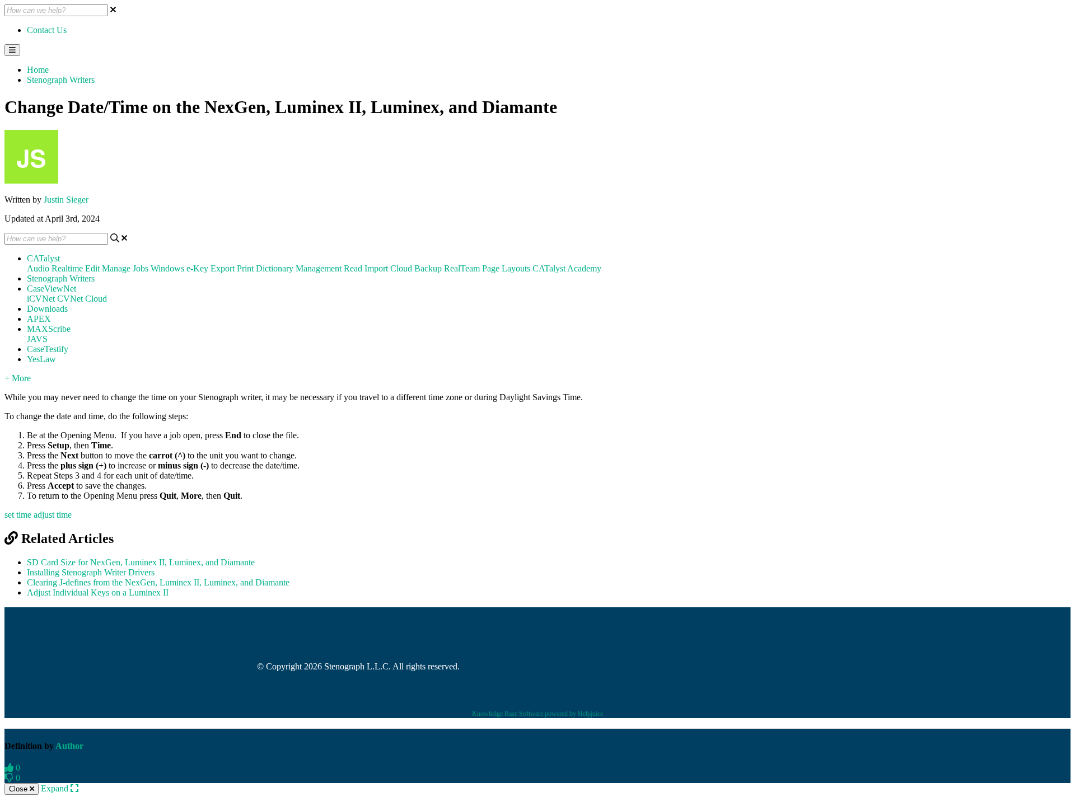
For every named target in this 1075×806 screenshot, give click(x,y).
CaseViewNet (51, 288)
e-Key (197, 268)
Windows (167, 268)
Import (376, 268)
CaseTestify (47, 349)
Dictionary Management (299, 268)
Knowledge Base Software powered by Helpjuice (537, 714)
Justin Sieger (66, 199)
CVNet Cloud (82, 298)
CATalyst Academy (566, 268)
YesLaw (41, 359)
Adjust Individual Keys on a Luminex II (98, 592)
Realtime (67, 268)
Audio (38, 268)
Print (245, 268)
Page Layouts (506, 268)
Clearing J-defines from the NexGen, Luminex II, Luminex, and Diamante (158, 582)
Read (353, 268)
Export (223, 268)
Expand (56, 788)
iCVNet (41, 298)
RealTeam (462, 268)
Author (69, 746)
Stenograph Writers (61, 80)
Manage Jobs (125, 268)
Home (38, 69)
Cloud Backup (416, 268)
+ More (17, 378)
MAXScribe (49, 329)
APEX (39, 319)
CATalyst (43, 258)
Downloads (47, 308)
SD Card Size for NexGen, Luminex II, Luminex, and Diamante (141, 562)
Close (19, 789)
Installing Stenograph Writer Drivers (91, 572)
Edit (92, 268)
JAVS (37, 339)
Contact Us (47, 30)
